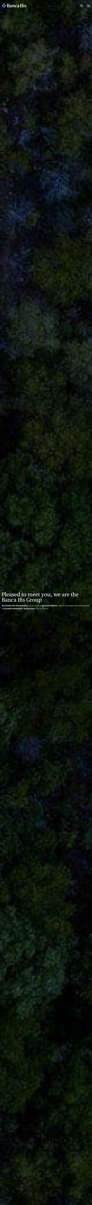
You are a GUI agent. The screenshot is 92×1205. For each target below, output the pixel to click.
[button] (81, 5)
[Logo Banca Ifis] (14, 5)
